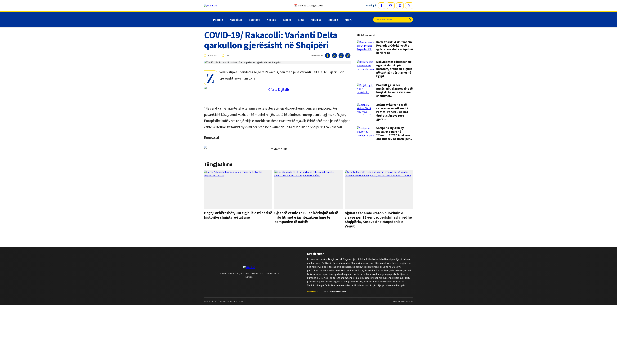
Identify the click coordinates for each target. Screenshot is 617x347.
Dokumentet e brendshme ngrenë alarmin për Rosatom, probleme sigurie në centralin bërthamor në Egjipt (394, 69)
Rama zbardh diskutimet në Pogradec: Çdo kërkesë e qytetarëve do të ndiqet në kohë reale (394, 47)
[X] (409, 5)
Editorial (316, 19)
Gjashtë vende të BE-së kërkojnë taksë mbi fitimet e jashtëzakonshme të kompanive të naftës (306, 217)
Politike (218, 19)
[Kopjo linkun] (348, 55)
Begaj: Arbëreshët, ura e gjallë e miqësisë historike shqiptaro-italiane (238, 215)
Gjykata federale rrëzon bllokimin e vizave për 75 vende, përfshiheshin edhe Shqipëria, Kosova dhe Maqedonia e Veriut (378, 219)
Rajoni (287, 19)
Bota (301, 19)
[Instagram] (400, 5)
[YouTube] (391, 5)
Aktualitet (236, 19)
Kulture (333, 19)
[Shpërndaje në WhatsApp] (341, 55)
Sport (348, 19)
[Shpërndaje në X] (334, 55)
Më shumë (312, 291)
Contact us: (334, 291)
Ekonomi (254, 19)
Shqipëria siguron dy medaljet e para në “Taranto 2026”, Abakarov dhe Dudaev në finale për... (394, 133)
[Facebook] (381, 5)
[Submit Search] (410, 19)
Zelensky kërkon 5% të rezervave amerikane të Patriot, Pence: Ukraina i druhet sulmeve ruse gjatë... (392, 112)
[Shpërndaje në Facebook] (327, 55)
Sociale (271, 19)
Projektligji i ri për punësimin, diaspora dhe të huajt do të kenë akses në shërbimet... (394, 91)
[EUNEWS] (249, 267)
